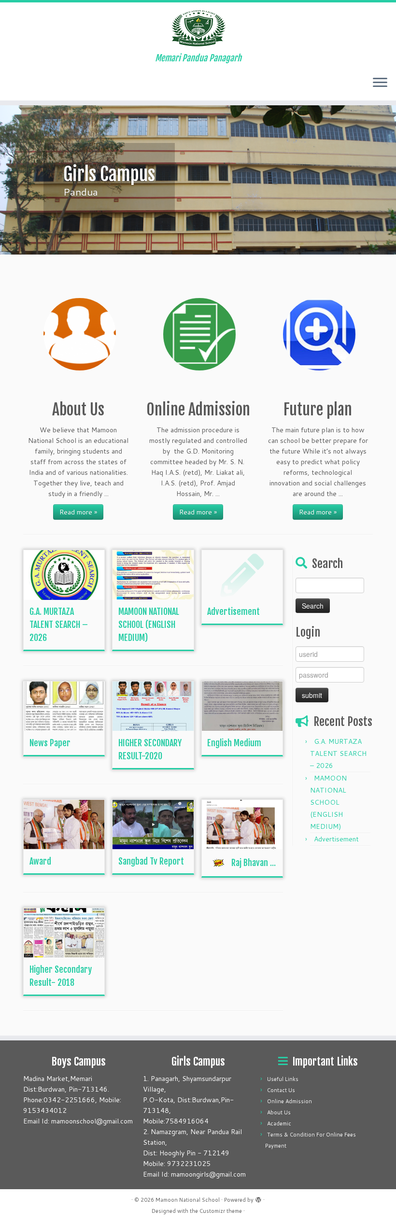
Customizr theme (220, 1211)
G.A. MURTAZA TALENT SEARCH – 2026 (58, 624)
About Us (279, 1112)
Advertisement (233, 611)
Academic (279, 1123)
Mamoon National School (188, 1200)
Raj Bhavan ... (253, 862)
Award (40, 861)
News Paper (50, 743)
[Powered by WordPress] (258, 1198)
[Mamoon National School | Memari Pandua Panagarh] (198, 27)
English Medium (234, 743)
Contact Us (281, 1090)
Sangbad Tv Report (151, 861)
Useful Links (282, 1079)
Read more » (78, 512)
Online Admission (289, 1101)
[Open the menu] (380, 83)
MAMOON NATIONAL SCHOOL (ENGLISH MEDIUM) (148, 624)
